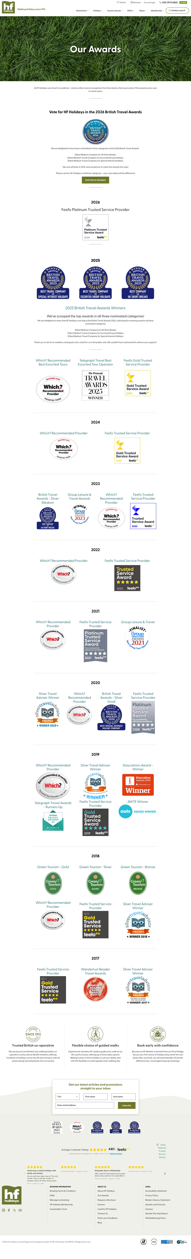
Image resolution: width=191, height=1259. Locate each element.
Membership (156, 10)
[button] (123, 2)
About (142, 10)
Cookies (149, 1209)
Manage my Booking (59, 1199)
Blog (100, 1222)
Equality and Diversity (155, 1204)
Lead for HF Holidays (107, 1209)
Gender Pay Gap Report (156, 1213)
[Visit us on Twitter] (14, 1210)
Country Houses (114, 10)
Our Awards (103, 1195)
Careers (101, 1204)
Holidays (97, 10)
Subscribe (126, 1105)
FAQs (52, 1195)
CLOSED (183, 2)
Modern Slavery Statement (157, 1199)
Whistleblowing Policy (155, 1218)
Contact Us (103, 1213)
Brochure (137, 2)
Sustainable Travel (58, 1209)
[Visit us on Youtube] (20, 1210)
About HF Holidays (106, 1190)
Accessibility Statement (156, 1190)
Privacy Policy (151, 1195)
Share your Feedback (107, 1218)
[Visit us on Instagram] (3, 1210)
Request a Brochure (107, 1199)
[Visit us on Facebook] (8, 1210)
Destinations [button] (81, 10)
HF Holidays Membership (61, 1204)
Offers (130, 10)
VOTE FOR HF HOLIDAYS (95, 180)
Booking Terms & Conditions (63, 1190)
